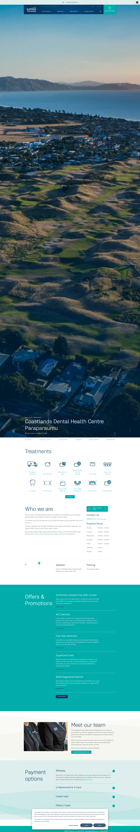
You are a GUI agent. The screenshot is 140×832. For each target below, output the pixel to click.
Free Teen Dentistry (66, 636)
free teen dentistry (39, 534)
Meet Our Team (63, 439)
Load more (62, 696)
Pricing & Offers (88, 11)
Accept (86, 825)
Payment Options (94, 439)
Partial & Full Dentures (107, 473)
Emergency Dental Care (32, 473)
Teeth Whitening (47, 474)
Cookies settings (73, 825)
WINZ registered (55, 534)
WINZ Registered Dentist (69, 677)
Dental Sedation (107, 491)
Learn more (88, 779)
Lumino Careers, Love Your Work (49, 6)
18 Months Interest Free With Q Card (76, 595)
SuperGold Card (65, 655)
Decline (99, 825)
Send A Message (101, 519)
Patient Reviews (110, 439)
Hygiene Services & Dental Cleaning (77, 472)
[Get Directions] (25, 564)
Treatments (60, 11)
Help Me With (74, 11)
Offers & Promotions (45, 439)
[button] (46, 11)
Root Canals (32, 491)
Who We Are (28, 439)
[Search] (100, 11)
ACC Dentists (63, 614)
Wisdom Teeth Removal (62, 490)
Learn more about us (81, 752)
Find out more (60, 607)
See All (70, 496)
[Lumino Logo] (31, 9)
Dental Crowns (92, 491)
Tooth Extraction (47, 491)
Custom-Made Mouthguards (78, 490)
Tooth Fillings (92, 474)
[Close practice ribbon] (137, 2)
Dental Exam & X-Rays (62, 473)
